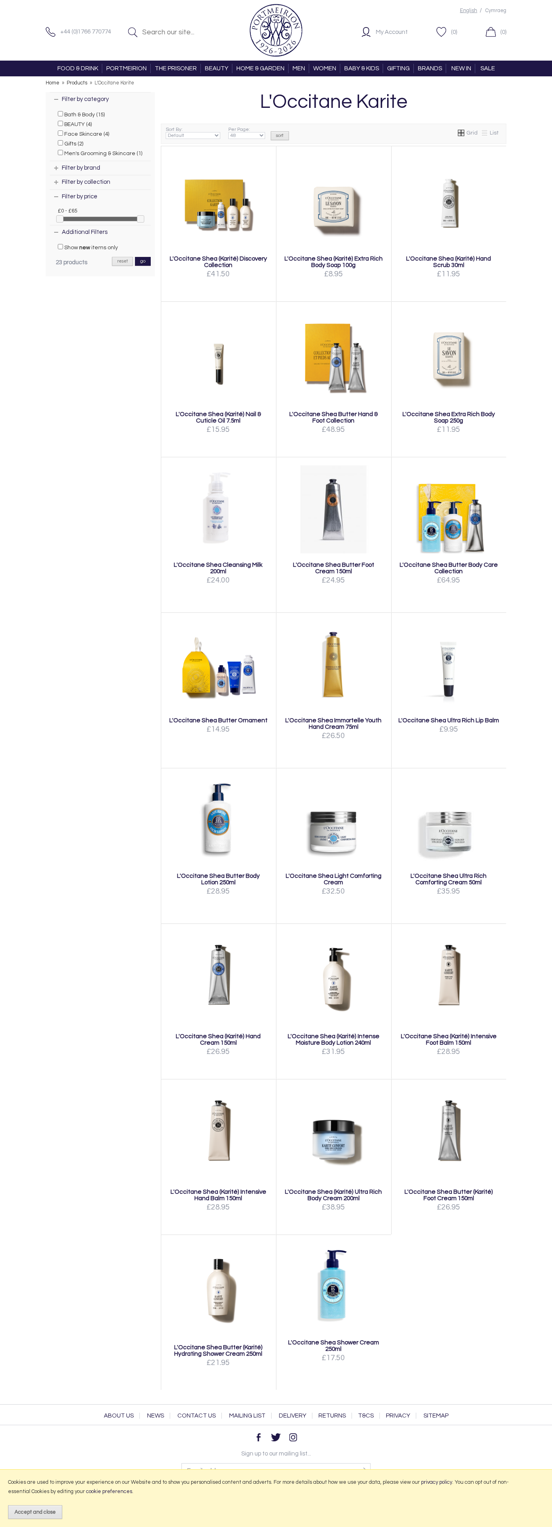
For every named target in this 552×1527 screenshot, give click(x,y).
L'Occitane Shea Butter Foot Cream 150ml (333, 568)
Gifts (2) (73, 144)
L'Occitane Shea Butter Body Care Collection (449, 568)
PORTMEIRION (126, 68)
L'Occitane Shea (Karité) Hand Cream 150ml (218, 1039)
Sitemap (436, 1416)
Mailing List (247, 1416)
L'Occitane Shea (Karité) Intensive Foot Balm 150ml (449, 1039)
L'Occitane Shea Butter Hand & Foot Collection (333, 417)
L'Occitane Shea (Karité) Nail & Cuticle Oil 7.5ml (218, 417)
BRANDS (430, 68)
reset (122, 261)
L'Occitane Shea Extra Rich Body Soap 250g (448, 417)
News (155, 1416)
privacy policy (436, 1482)
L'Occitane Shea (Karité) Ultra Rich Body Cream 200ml (333, 1194)
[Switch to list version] (485, 133)
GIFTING (398, 68)
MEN (299, 68)
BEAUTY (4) (77, 124)
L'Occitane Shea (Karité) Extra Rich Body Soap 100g (333, 261)
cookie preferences (109, 1491)
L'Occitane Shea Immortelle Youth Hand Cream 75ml (333, 723)
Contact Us (196, 1416)
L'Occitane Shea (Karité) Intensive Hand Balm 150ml (218, 1194)
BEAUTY (216, 68)
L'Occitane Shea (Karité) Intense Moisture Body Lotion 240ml (333, 1039)
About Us (119, 1416)
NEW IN (461, 68)
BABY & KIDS (361, 68)
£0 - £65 (67, 211)
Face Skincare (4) (86, 134)
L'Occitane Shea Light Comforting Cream (333, 879)
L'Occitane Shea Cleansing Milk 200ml (218, 568)
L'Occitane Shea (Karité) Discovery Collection (218, 261)
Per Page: (239, 129)
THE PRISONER (176, 68)
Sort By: (174, 129)
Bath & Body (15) (84, 115)
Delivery (292, 1416)
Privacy (398, 1416)
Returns (332, 1416)
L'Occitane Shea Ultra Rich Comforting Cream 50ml (449, 879)
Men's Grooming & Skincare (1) (102, 153)
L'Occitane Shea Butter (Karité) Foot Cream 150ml (449, 1194)
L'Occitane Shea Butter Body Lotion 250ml (218, 879)
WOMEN (324, 68)
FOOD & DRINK (77, 68)
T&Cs (366, 1416)
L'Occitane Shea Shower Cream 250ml (333, 1345)
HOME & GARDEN (260, 68)
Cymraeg (495, 10)
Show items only (90, 247)
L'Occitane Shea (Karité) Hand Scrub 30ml (448, 261)
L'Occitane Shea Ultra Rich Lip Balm (448, 720)
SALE (487, 68)
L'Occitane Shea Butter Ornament (218, 720)
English (468, 10)
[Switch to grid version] (461, 133)
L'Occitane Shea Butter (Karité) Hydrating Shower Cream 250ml (218, 1350)
